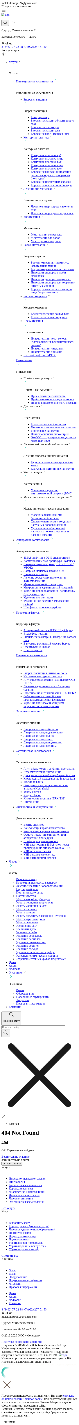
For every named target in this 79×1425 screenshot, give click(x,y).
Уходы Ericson (32, 791)
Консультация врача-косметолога (44, 828)
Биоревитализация (36, 99)
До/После (15, 1299)
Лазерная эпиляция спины (40, 745)
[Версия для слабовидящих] (3, 55)
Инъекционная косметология (34, 81)
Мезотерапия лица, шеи (46, 241)
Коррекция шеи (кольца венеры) (36, 882)
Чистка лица (31, 801)
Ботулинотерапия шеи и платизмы (52, 269)
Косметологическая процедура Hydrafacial (50, 560)
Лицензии (22, 1000)
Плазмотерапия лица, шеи (47, 348)
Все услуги (8, 1208)
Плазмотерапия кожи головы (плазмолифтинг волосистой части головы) (52, 342)
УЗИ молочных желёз (37, 851)
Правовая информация (30, 1003)
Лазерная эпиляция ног (38, 739)
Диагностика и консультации (34, 806)
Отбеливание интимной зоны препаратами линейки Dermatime (44, 698)
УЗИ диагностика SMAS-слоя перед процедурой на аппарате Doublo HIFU (47, 846)
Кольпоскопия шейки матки (48, 424)
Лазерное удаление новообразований (39, 885)
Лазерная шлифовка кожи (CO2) (44, 570)
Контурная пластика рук (46, 161)
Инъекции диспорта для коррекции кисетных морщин (53, 284)
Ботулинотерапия (35, 244)
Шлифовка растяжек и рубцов (42, 607)
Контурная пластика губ (46, 155)
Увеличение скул (26, 925)
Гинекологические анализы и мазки (53, 427)
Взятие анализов (34, 824)
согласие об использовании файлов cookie (37, 1397)
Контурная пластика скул (47, 165)
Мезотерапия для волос (45, 237)
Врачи (20, 990)
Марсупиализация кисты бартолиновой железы (46, 516)
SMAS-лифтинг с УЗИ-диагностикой (47, 557)
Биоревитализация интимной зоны (45, 673)
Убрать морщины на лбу (31, 905)
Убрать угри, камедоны (30, 919)
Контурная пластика (37, 137)
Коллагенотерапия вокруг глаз (50, 313)
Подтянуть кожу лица (29, 892)
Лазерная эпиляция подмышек (43, 742)
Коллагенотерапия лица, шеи (49, 317)
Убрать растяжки (26, 909)
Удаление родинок (27, 945)
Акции (13, 965)
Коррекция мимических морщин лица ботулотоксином (51, 291)
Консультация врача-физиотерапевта (46, 831)
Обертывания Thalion (37, 646)
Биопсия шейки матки (45, 430)
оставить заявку (12, 1163)
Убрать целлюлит (27, 922)
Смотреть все (9, 1255)
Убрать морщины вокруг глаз (34, 902)
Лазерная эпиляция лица (39, 735)
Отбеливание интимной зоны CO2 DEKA (50, 693)
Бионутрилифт (40, 117)
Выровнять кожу (26, 879)
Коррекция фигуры (28, 612)
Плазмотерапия (34, 320)
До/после (14, 968)
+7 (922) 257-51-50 (35, 46)
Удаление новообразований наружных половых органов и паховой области (50, 531)
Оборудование (25, 993)
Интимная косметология (31, 655)
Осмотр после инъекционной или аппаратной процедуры (45, 836)
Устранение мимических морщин (37, 955)
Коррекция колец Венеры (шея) (50, 133)
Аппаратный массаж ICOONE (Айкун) (48, 630)
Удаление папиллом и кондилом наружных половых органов (51, 523)
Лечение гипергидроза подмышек (52, 213)
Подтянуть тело (26, 895)
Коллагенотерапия (35, 296)
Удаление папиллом (28, 939)
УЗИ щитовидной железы (40, 857)
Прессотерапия (33, 650)
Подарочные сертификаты (32, 996)
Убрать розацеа (25, 912)
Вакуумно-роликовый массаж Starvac (47, 643)
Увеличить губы (26, 929)
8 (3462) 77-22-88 (12, 46)
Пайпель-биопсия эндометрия (50, 434)
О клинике (15, 972)
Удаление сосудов (27, 948)
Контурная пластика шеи (46, 168)
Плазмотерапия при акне (46, 351)
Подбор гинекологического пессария (54, 402)
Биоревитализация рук (45, 127)
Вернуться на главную (15, 1156)
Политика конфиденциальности (21, 1341)
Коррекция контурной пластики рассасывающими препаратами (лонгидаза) (51, 175)
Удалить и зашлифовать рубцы (35, 952)
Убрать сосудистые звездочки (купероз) (41, 915)
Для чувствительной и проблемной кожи (49, 775)
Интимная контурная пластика (43, 676)
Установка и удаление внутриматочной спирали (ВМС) (51, 492)
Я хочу (13, 861)
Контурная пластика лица (47, 158)
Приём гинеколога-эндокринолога (52, 399)
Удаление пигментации (38, 597)
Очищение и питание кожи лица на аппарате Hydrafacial (46, 787)
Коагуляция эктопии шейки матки (52, 468)
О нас (12, 1270)
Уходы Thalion (32, 795)
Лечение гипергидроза (38, 188)
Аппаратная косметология (32, 539)
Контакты (15, 1006)
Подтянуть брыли (27, 889)
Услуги (13, 61)
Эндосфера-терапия (36, 633)
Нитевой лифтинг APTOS (40, 355)
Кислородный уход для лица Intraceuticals (49, 778)
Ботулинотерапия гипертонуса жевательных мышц (50, 264)
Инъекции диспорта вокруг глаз (51, 279)
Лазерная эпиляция (36, 574)
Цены (12, 962)
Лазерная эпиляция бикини (41, 729)
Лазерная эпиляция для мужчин (43, 732)
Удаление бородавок (29, 935)
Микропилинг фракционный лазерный (48, 587)
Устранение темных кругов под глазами (41, 958)
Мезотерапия (32, 216)
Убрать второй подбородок (33, 899)
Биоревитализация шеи (45, 130)
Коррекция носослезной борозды (51, 185)
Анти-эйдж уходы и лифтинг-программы (49, 768)
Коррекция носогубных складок (51, 181)
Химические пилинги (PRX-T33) (44, 798)
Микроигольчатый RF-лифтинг (43, 584)
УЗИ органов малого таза (39, 854)
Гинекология (24, 360)
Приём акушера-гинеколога (48, 396)
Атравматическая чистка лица (42, 771)
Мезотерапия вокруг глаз (46, 234)
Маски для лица (34, 781)
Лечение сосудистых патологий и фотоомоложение (45, 579)
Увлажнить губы (26, 932)
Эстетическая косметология (33, 750)
